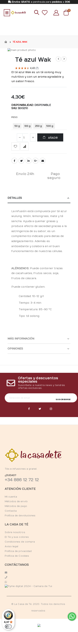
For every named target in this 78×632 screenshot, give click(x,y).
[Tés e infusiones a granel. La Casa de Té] (18, 13)
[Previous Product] (58, 59)
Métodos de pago (16, 506)
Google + (36, 161)
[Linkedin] (51, 409)
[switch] (8, 626)
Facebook (14, 161)
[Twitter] (40, 409)
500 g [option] (49, 126)
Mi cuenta (11, 496)
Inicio (6, 42)
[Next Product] (64, 59)
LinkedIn (29, 161)
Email (43, 161)
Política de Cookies (17, 555)
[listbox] (34, 127)
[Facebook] (29, 409)
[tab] (39, 198)
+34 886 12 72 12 (22, 479)
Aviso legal (11, 546)
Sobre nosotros (15, 532)
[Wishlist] (44, 12)
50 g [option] (17, 126)
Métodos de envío (16, 501)
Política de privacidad (18, 551)
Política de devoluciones (20, 515)
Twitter (21, 161)
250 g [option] (38, 126)
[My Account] (56, 12)
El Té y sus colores (17, 537)
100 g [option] (27, 126)
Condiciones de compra (20, 541)
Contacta (11, 510)
